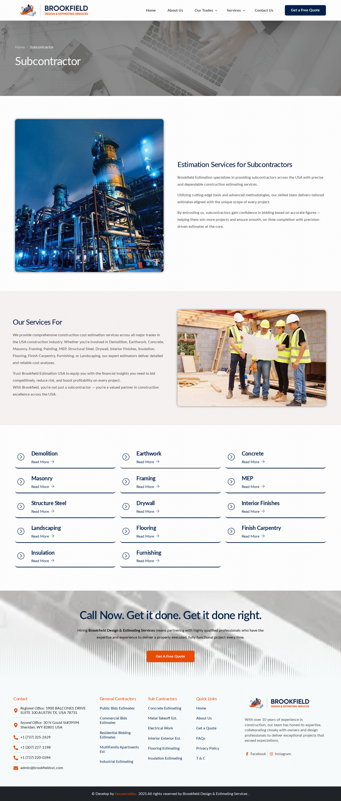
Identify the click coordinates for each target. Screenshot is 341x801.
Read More (40, 462)
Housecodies (125, 794)
